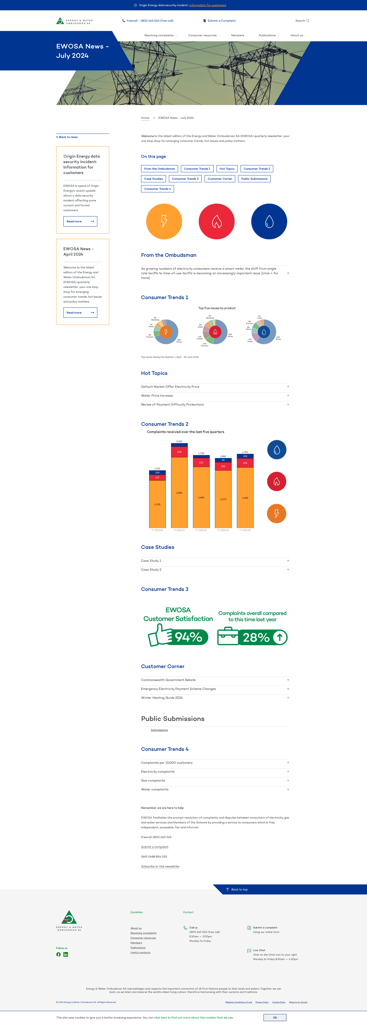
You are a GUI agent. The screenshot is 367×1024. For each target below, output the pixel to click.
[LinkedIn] (65, 954)
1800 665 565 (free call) (204, 931)
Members (237, 35)
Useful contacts (140, 952)
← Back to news (67, 137)
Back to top (239, 889)
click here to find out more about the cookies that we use (193, 1017)
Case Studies (153, 178)
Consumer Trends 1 (197, 168)
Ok (275, 1017)
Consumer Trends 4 (157, 189)
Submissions (159, 730)
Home (145, 118)
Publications (267, 35)
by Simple (302, 1002)
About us (296, 35)
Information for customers (207, 5)
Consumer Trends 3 (185, 178)
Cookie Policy (279, 1002)
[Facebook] (58, 954)
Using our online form (266, 931)
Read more (74, 221)
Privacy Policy (262, 1002)
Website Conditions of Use (238, 1002)
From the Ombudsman (159, 168)
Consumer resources (202, 35)
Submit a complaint (154, 847)
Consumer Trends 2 (257, 168)
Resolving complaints (159, 35)
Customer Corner (220, 178)
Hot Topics (227, 168)
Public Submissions (254, 178)
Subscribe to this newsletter (160, 866)
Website (293, 1002)
